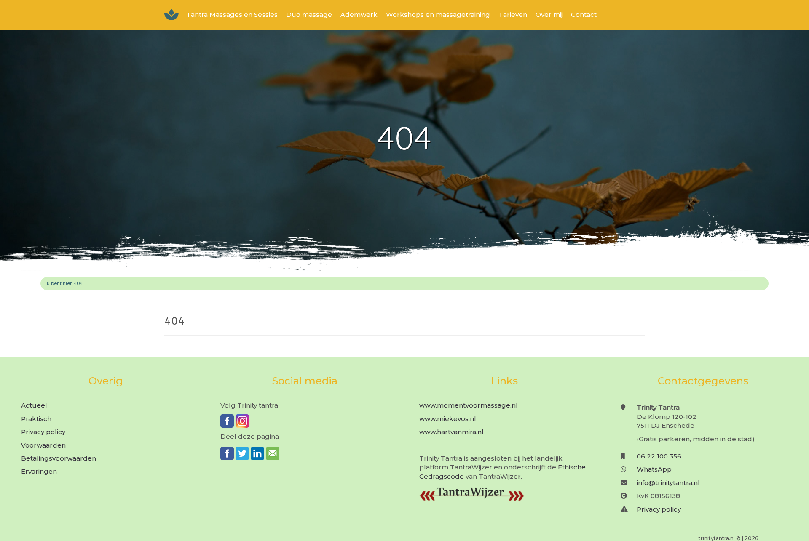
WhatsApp (654, 469)
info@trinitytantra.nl (668, 483)
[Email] (272, 453)
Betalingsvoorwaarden (58, 458)
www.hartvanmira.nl (451, 432)
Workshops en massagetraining (438, 15)
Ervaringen (39, 471)
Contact (584, 15)
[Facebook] (227, 453)
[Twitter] (242, 453)
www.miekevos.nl (447, 419)
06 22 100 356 (659, 456)
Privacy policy (43, 432)
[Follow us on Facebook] (227, 421)
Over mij (549, 15)
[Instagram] (242, 421)
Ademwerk (359, 15)
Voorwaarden (43, 445)
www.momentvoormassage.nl (468, 405)
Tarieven (512, 15)
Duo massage (309, 15)
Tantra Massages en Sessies (232, 15)
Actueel (34, 405)
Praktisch (36, 419)
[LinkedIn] (257, 453)
